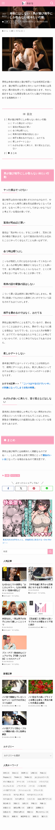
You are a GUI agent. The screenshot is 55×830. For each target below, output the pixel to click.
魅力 (44, 816)
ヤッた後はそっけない (23, 123)
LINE (34, 773)
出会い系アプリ (44, 799)
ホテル (7, 795)
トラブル (31, 782)
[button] (8, 488)
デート (20, 782)
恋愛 (6, 22)
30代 (6, 773)
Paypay (7, 777)
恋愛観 (39, 808)
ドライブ (43, 782)
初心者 (7, 803)
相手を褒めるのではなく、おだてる (29, 138)
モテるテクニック (35, 795)
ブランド (38, 790)
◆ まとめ (12, 153)
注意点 (7, 812)
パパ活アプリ (9, 790)
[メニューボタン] (3, 3)
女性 (25, 803)
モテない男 (19, 795)
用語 (30, 812)
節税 (36, 816)
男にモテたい (42, 812)
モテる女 (7, 799)
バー (32, 786)
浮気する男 (19, 812)
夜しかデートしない (22, 141)
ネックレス (8, 786)
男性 (6, 816)
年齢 (43, 803)
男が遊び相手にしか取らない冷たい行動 (27, 119)
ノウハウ (21, 786)
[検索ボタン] (52, 3)
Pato (43, 773)
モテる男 (19, 799)
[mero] (27, 3)
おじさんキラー (42, 777)
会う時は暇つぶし (21, 130)
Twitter (28, 777)
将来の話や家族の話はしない (26, 134)
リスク (31, 799)
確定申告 (25, 816)
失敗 (16, 803)
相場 (15, 816)
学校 (34, 803)
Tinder (17, 777)
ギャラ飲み (8, 782)
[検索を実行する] (50, 551)
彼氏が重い (19, 808)
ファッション (24, 790)
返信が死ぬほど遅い (22, 127)
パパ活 (42, 786)
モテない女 (14, 22)
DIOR (24, 773)
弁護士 (7, 808)
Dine (15, 773)
